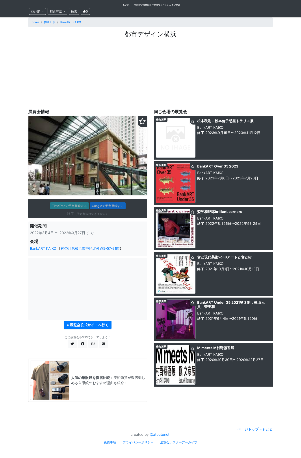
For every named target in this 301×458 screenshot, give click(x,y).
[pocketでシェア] (103, 344)
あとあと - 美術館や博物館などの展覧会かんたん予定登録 (151, 5)
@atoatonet (159, 434)
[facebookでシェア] (82, 344)
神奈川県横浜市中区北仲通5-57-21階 (90, 248)
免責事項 (110, 442)
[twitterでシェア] (72, 344)
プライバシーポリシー (138, 442)
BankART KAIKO (70, 22)
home (35, 22)
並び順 (36, 11)
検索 (74, 11)
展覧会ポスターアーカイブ (178, 442)
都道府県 (56, 11)
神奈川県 (49, 22)
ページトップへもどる (255, 429)
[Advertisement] (150, 71)
